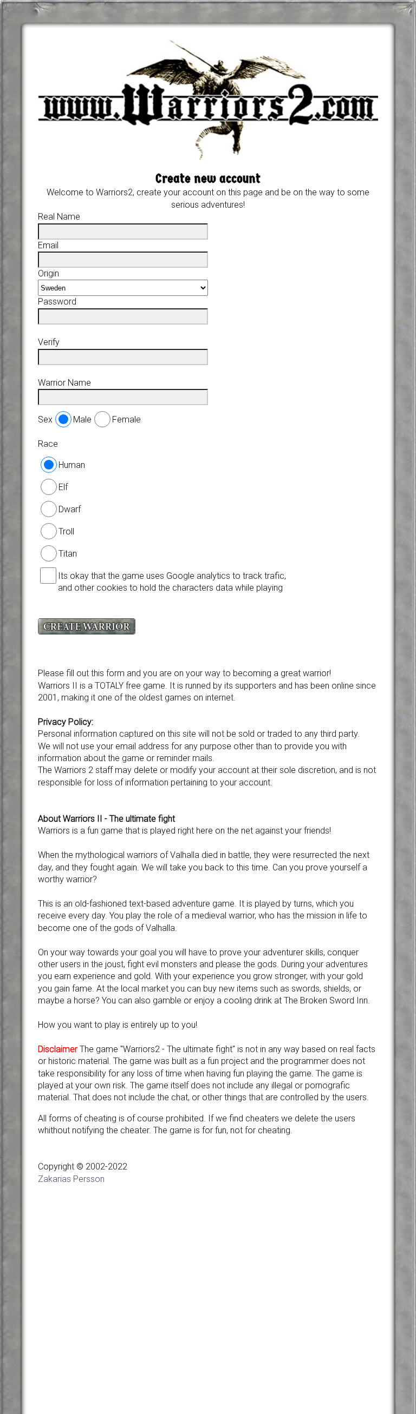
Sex (45, 419)
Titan (67, 554)
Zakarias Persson (71, 1179)
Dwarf (69, 509)
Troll (66, 531)
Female (126, 419)
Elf (63, 487)
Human (71, 465)
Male (82, 419)
